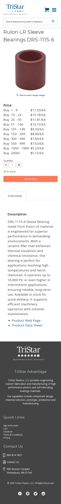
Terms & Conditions (13, 434)
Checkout (7, 431)
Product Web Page (26, 320)
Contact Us (13, 462)
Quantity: (8, 160)
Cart (5, 428)
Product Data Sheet (27, 325)
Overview (15, 196)
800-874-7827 (14, 455)
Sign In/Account (10, 425)
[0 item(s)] (47, 9)
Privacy (6, 437)
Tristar (17, 10)
